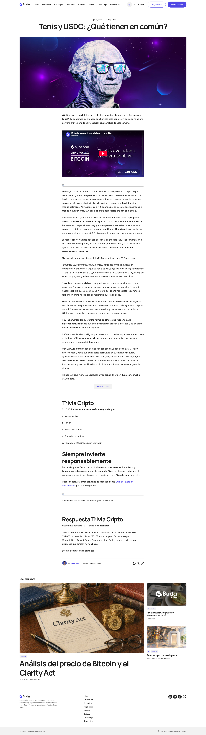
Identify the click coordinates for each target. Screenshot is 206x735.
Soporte (23, 731)
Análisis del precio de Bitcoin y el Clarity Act (74, 668)
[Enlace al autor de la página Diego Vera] (64, 563)
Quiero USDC (103, 386)
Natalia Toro (165, 659)
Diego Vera (112, 20)
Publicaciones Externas (36, 731)
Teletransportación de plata (162, 655)
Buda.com (164, 619)
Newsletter (151, 609)
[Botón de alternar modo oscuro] (129, 4)
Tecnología (88, 717)
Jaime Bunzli (37, 679)
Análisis (23, 657)
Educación (88, 699)
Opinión (154, 651)
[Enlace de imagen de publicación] (82, 618)
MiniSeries (88, 707)
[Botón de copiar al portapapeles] (142, 563)
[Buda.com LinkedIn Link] (170, 697)
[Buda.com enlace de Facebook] (179, 697)
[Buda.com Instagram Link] (175, 697)
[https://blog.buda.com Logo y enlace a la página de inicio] (25, 4)
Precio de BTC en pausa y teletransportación (160, 614)
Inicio (85, 696)
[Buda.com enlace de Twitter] (184, 697)
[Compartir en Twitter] (138, 563)
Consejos (87, 703)
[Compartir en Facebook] (134, 563)
